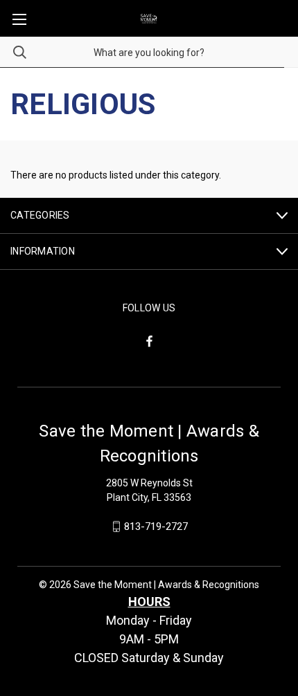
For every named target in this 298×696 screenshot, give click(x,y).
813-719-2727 (156, 526)
